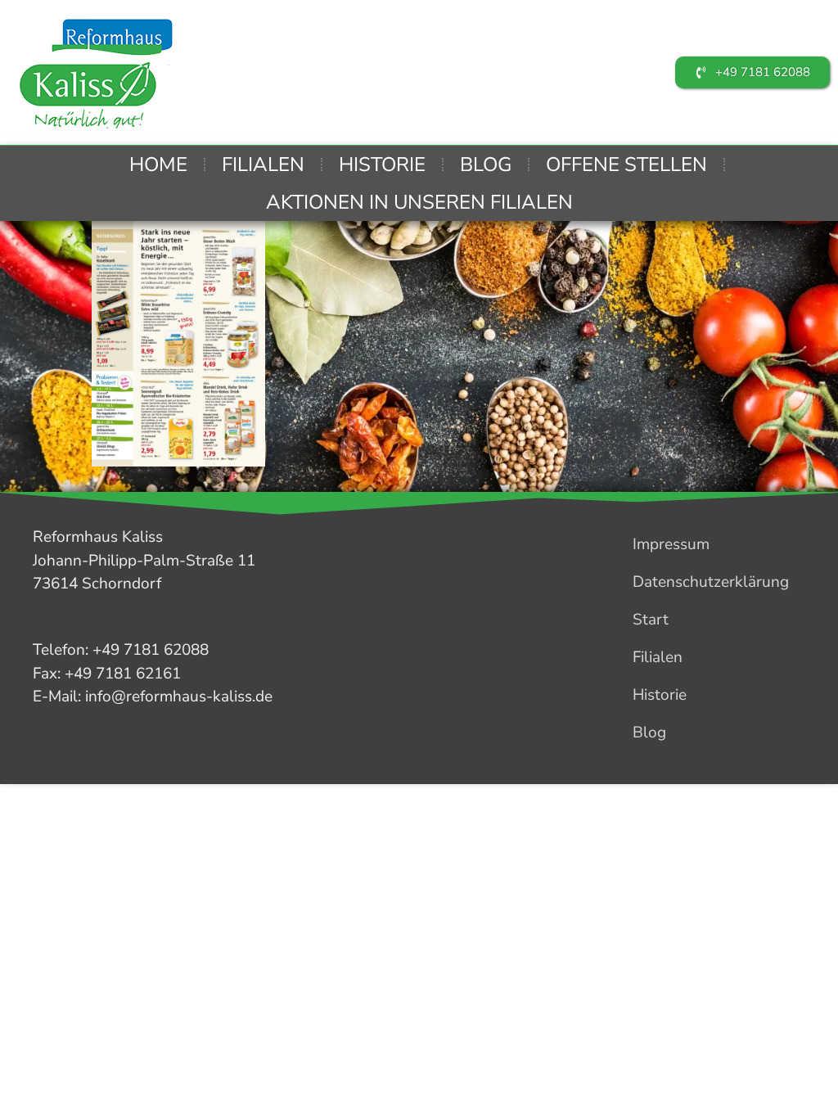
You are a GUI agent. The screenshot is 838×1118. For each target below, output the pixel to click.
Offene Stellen (626, 164)
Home (158, 164)
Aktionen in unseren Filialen (419, 202)
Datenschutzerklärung (711, 582)
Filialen (263, 164)
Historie (382, 164)
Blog (485, 164)
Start (651, 619)
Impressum (671, 544)
